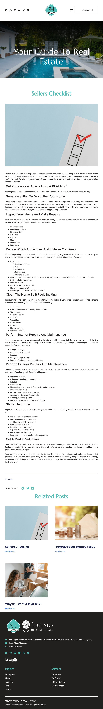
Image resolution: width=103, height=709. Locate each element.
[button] (22, 488)
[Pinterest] (15, 10)
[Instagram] (10, 10)
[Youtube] (19, 10)
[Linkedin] (28, 10)
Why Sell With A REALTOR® (23, 604)
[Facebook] (6, 10)
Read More (10, 551)
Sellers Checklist (17, 547)
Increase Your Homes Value (75, 547)
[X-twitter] (24, 10)
